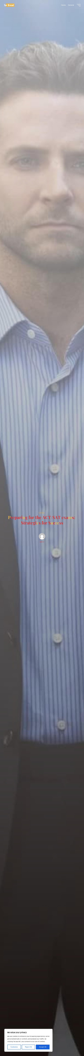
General (41, 512)
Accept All (42, 1047)
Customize (14, 1047)
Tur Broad (9, 5)
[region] (28, 1040)
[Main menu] (79, 5)
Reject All (28, 1047)
